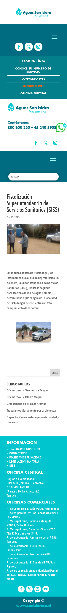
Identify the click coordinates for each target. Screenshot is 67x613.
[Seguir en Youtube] (45, 589)
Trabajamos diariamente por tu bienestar (31, 410)
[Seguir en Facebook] (19, 47)
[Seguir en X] (29, 47)
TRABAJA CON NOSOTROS (24, 449)
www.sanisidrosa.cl (33, 606)
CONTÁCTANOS (18, 453)
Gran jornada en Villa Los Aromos (26, 404)
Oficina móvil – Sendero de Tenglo (27, 390)
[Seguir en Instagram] (38, 47)
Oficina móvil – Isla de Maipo (24, 397)
